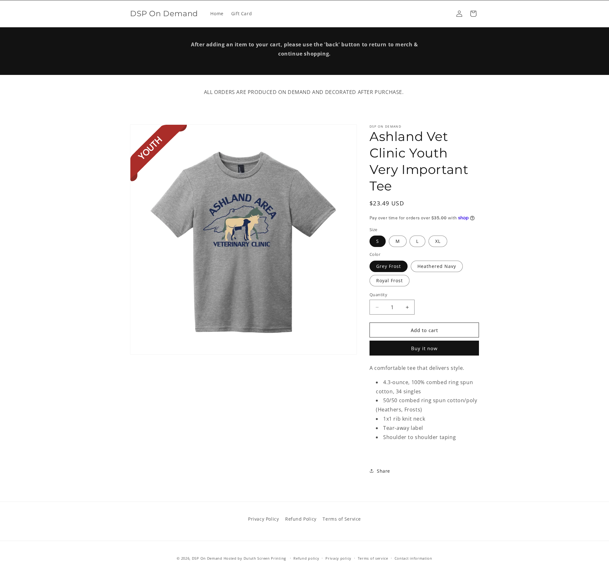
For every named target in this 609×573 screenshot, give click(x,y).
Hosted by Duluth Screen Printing (255, 558)
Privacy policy (338, 558)
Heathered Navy (436, 266)
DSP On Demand (207, 558)
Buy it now (424, 348)
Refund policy (306, 558)
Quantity (378, 294)
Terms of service (373, 558)
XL (438, 241)
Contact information (413, 558)
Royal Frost (389, 280)
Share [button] (383, 471)
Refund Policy (301, 519)
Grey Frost (388, 266)
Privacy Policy (263, 519)
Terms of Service (342, 519)
